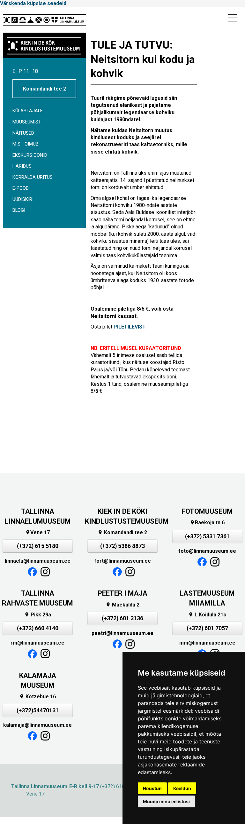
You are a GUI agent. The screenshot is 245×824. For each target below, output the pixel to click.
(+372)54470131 (38, 710)
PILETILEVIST (130, 327)
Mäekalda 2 (122, 605)
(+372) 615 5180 (37, 546)
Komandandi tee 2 (44, 89)
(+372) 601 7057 (207, 628)
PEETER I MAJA (122, 593)
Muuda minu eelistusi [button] (166, 801)
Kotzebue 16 (37, 696)
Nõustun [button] (152, 788)
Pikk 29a (37, 615)
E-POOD (20, 188)
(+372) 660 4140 (37, 628)
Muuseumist (26, 122)
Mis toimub (25, 144)
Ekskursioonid (29, 155)
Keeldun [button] (182, 788)
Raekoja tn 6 (207, 522)
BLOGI (18, 210)
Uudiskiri (22, 199)
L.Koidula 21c (207, 615)
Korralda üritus (32, 177)
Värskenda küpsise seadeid (33, 3)
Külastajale (27, 111)
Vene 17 (37, 532)
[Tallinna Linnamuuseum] (44, 20)
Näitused (23, 133)
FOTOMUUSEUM (207, 511)
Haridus (22, 166)
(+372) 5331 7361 (207, 536)
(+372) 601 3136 (122, 618)
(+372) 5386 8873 (122, 546)
